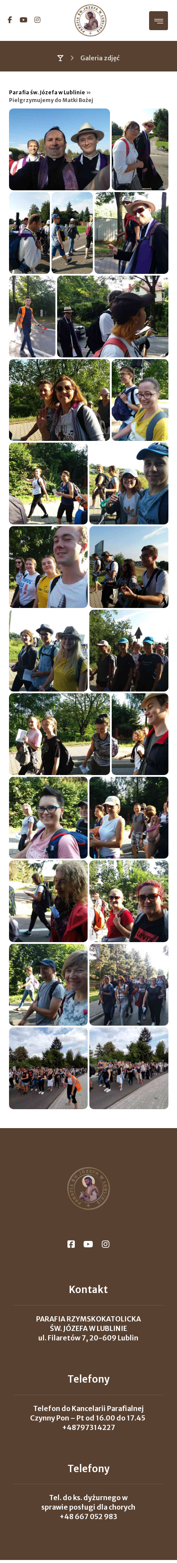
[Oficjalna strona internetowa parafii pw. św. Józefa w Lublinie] (90, 20)
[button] (10, 20)
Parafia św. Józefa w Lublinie (47, 92)
